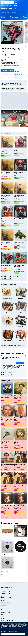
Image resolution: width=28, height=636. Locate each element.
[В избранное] (26, 46)
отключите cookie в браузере (14, 626)
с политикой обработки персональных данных (11, 368)
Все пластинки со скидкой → (12, 517)
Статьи (2, 618)
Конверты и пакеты (5, 602)
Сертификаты (4, 607)
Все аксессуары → (8, 575)
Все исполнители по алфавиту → (13, 346)
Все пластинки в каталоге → (9, 277)
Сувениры (3, 609)
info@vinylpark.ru (8, 5)
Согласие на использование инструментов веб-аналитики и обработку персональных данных (12, 629)
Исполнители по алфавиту (23, 12)
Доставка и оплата (5, 612)
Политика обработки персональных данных (9, 631)
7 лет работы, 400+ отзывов (7, 2)
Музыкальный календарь (7, 620)
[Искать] (17, 13)
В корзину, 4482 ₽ (7, 70)
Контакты (3, 616)
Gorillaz (3, 51)
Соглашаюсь (12, 634)
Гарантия (3, 614)
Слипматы (3, 604)
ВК (3, 597)
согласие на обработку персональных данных (14, 365)
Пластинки (3, 600)
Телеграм (8, 597)
